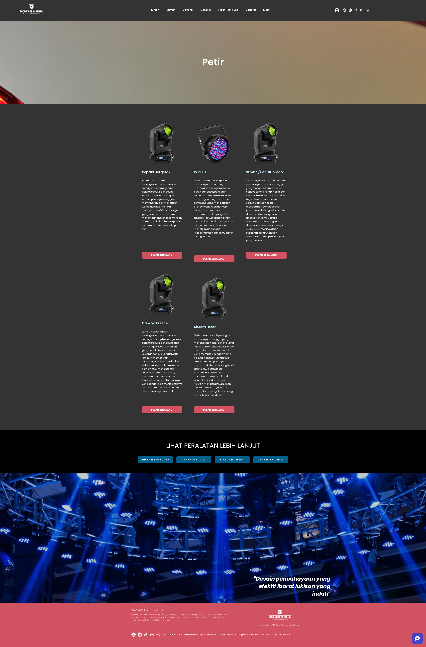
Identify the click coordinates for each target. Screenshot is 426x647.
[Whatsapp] (367, 10)
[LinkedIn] (350, 10)
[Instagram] (361, 10)
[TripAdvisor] (344, 10)
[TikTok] (356, 10)
